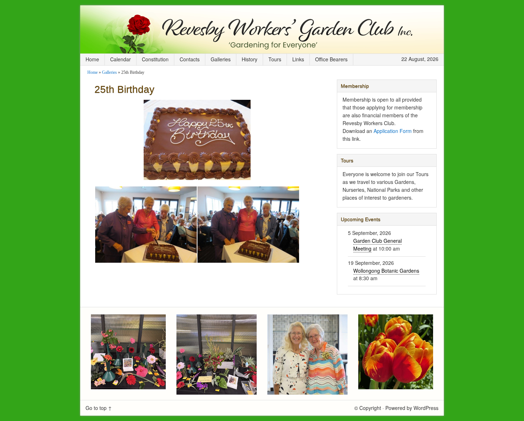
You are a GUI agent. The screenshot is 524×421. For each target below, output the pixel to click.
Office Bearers (331, 59)
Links (298, 59)
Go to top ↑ (99, 407)
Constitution (155, 59)
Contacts (190, 59)
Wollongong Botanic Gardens (386, 270)
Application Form (393, 130)
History (249, 59)
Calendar (120, 59)
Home (92, 59)
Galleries (221, 59)
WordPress (425, 407)
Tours (274, 59)
